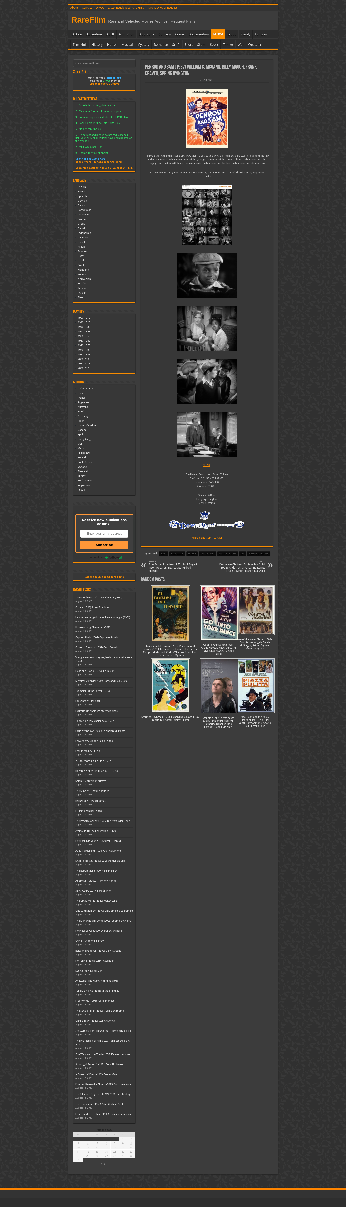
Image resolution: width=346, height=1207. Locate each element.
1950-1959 (84, 336)
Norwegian (84, 278)
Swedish (83, 219)
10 (78, 1147)
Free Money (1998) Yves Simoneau (95, 1000)
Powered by (94, 557)
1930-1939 (84, 326)
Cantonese (84, 237)
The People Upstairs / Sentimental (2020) (98, 597)
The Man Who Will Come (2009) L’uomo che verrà (103, 920)
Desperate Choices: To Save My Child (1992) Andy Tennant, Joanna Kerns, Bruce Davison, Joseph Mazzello (242, 566)
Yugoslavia (84, 485)
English (82, 186)
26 (97, 1155)
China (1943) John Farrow (89, 940)
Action (77, 34)
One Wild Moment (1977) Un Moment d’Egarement (104, 910)
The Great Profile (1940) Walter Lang (96, 900)
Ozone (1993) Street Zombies (92, 607)
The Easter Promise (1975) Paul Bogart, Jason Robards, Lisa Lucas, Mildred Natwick (173, 566)
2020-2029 (84, 368)
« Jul (103, 1163)
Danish (82, 228)
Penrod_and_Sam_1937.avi (207, 537)
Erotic (231, 34)
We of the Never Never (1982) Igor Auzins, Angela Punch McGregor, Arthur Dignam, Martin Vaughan (255, 644)
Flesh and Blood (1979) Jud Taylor (94, 670)
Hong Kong (84, 439)
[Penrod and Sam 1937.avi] (207, 215)
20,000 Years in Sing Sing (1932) (93, 760)
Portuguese (84, 209)
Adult (110, 34)
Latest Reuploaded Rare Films (126, 7)
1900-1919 (84, 317)
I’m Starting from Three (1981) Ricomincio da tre (103, 1030)
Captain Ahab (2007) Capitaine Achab (96, 637)
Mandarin (83, 269)
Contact (87, 7)
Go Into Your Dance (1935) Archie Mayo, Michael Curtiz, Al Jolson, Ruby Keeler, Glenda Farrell (218, 649)
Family (245, 34)
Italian (81, 205)
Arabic (81, 246)
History (97, 45)
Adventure (94, 34)
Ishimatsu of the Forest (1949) (92, 690)
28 (114, 1155)
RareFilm (88, 19)
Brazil (81, 411)
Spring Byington (227, 554)
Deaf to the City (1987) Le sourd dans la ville (100, 860)
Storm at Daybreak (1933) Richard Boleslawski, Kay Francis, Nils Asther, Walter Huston (170, 718)
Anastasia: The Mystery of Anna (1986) (97, 980)
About (74, 7)
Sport (214, 45)
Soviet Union (85, 480)
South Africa (85, 462)
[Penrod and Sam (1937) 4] (207, 275)
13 (106, 1147)
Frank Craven (207, 554)
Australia (83, 406)
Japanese (83, 214)
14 (114, 1147)
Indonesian (84, 232)
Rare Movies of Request (162, 7)
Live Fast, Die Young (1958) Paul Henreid (98, 840)
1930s (163, 554)
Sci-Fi (176, 45)
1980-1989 (84, 349)
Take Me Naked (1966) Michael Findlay (97, 990)
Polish (81, 265)
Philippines (84, 452)
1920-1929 (84, 322)
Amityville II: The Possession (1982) (95, 830)
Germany (83, 416)
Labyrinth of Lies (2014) (88, 700)
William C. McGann (259, 554)
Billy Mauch (177, 554)
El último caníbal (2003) (88, 810)
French (81, 191)
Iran (80, 443)
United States (85, 388)
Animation (126, 34)
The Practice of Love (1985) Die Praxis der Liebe (102, 820)
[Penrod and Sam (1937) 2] (207, 381)
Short (189, 45)
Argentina (83, 402)
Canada (82, 429)
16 (131, 1147)
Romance (161, 45)
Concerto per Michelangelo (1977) (95, 720)
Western (254, 45)
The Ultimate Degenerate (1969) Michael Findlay (102, 1094)
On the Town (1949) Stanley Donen (95, 1020)
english (192, 554)
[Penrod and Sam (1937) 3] (207, 328)
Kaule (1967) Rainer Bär (88, 970)
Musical (127, 45)
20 (106, 1151)
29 (122, 1155)
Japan (81, 420)
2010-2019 (84, 363)
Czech (81, 260)
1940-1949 (84, 331)
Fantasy (261, 34)
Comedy (164, 34)
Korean (82, 274)
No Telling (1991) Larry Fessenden (94, 960)
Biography (146, 34)
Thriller (228, 45)
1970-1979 (84, 345)
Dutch (81, 255)
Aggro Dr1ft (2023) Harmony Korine (95, 880)
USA (242, 554)
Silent (201, 45)
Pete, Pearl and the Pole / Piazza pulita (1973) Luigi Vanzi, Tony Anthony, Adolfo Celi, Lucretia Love (255, 721)
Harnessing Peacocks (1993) (91, 800)
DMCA (100, 7)
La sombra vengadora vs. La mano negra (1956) (102, 617)
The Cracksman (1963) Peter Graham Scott (99, 1104)
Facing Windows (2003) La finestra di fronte (100, 730)
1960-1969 (84, 340)
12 (97, 1147)
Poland (82, 457)
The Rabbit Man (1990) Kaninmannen (96, 870)
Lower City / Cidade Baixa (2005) (94, 740)
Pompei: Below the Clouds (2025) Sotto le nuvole (103, 1084)
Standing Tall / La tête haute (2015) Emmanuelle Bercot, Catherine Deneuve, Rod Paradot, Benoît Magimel (218, 722)
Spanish (82, 196)
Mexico (82, 448)
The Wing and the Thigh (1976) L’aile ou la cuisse (102, 1054)
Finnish (82, 242)
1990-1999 (84, 354)
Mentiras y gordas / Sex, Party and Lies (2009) (101, 680)
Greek (81, 223)
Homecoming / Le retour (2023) (93, 627)
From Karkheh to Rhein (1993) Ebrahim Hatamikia (103, 1114)
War (241, 45)
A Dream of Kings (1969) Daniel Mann (96, 1074)
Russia (81, 489)
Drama (218, 34)
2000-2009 (84, 359)
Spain (81, 434)
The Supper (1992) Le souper (92, 790)
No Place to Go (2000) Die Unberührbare (98, 930)
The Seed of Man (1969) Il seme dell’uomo (99, 1010)
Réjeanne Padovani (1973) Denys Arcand (98, 950)
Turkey (81, 475)
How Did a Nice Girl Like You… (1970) (96, 770)
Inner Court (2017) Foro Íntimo (93, 890)
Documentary (198, 34)
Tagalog (83, 251)
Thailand (83, 471)
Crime (179, 34)
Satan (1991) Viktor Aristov (90, 780)
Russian (82, 283)
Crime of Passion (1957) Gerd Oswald (97, 647)
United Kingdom (87, 425)
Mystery (143, 45)
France (81, 397)
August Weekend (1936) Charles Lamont (98, 850)
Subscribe (104, 545)
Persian (82, 292)
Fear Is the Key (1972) (87, 750)
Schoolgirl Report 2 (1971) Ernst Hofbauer (99, 1064)
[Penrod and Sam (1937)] (207, 118)
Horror (112, 45)
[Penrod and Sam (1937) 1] (207, 434)
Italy (80, 393)
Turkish (82, 288)
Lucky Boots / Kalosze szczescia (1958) (97, 710)
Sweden (82, 466)
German (82, 200)
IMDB (206, 465)
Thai (80, 297)
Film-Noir (80, 45)
